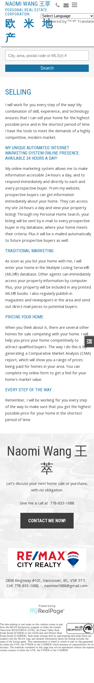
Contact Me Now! (47, 520)
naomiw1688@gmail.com (65, 585)
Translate (85, 21)
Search (47, 68)
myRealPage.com (47, 611)
